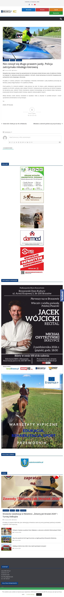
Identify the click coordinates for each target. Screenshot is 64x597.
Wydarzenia (18, 60)
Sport (17, 510)
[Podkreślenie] (14, 142)
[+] (31, 142)
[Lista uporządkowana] (18, 142)
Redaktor (15, 70)
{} (29, 142)
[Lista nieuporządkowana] (21, 142)
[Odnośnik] (27, 142)
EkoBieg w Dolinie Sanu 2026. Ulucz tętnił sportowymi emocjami (29, 546)
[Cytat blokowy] (23, 142)
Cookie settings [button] (30, 594)
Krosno (42, 10)
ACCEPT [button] (39, 594)
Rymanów (56, 13)
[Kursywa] (12, 142)
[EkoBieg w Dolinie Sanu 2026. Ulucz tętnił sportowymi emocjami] (6, 547)
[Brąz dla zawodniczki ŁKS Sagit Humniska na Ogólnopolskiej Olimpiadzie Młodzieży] (6, 539)
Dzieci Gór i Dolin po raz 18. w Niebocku (15, 124)
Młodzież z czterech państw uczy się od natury (47, 124)
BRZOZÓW (12, 60)
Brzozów (28, 10)
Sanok (56, 10)
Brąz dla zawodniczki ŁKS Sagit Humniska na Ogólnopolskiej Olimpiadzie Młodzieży (34, 538)
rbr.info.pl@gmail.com (7, 576)
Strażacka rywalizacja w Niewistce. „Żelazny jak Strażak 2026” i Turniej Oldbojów (30, 515)
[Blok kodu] (25, 142)
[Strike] (16, 142)
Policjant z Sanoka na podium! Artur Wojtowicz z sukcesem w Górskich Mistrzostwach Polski (37, 530)
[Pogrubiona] (10, 142)
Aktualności (6, 60)
